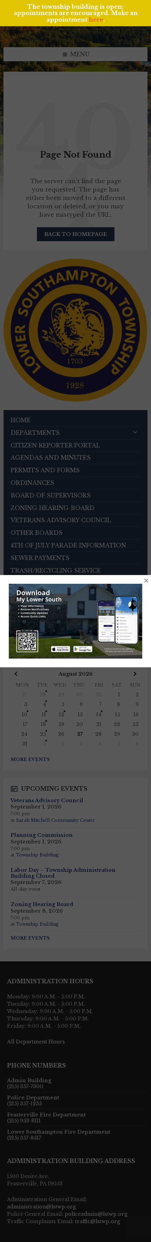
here (96, 19)
